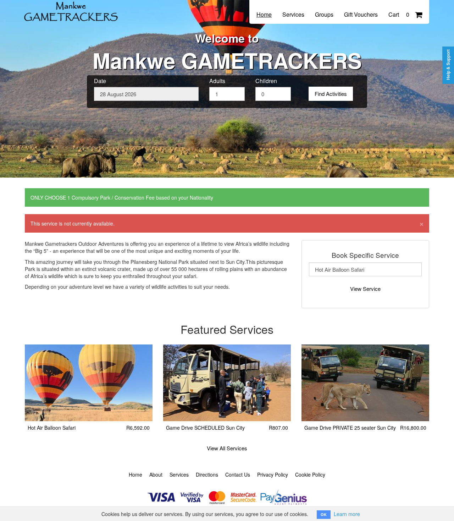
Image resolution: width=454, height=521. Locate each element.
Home (264, 14)
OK (324, 514)
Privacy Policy (272, 474)
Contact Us (237, 474)
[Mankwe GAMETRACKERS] (73, 8)
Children (266, 81)
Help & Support (448, 64)
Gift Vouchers (361, 14)
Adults (217, 81)
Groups (324, 14)
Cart (398, 14)
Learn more (347, 513)
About (155, 474)
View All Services (227, 448)
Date (100, 81)
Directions (207, 474)
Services (293, 14)
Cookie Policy (310, 474)
